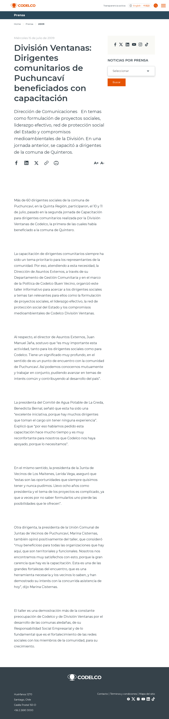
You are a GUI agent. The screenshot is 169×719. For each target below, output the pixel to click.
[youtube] (134, 45)
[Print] (56, 163)
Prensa (29, 24)
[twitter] (121, 45)
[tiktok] (146, 45)
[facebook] (115, 45)
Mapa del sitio (147, 693)
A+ (96, 163)
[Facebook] (16, 163)
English (137, 6)
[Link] (46, 163)
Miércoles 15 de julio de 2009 (34, 38)
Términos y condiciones (123, 693)
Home (17, 24)
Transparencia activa (114, 5)
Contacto (102, 693)
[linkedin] (127, 45)
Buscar (116, 82)
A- (102, 163)
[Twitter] (36, 163)
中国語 (146, 6)
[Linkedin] (26, 163)
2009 (41, 24)
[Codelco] (23, 5)
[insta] (140, 45)
